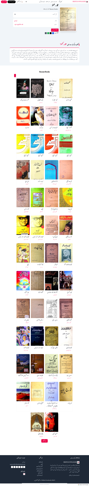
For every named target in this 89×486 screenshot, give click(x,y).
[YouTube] (19, 467)
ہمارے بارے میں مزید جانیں (74, 475)
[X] (21, 467)
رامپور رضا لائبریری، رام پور (18, 24)
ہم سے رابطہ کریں (42, 2)
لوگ (59, 2)
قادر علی (15, 21)
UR (26, 2)
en (24, 474)
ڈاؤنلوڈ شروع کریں (55, 30)
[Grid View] (15, 75)
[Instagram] (16, 467)
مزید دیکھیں (44, 441)
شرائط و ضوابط (40, 473)
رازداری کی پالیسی (40, 470)
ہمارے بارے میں (54, 2)
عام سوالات (48, 2)
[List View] (13, 75)
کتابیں (61, 2)
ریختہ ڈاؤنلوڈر (41, 462)
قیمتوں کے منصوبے (39, 466)
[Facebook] (24, 467)
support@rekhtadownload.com (17, 464)
